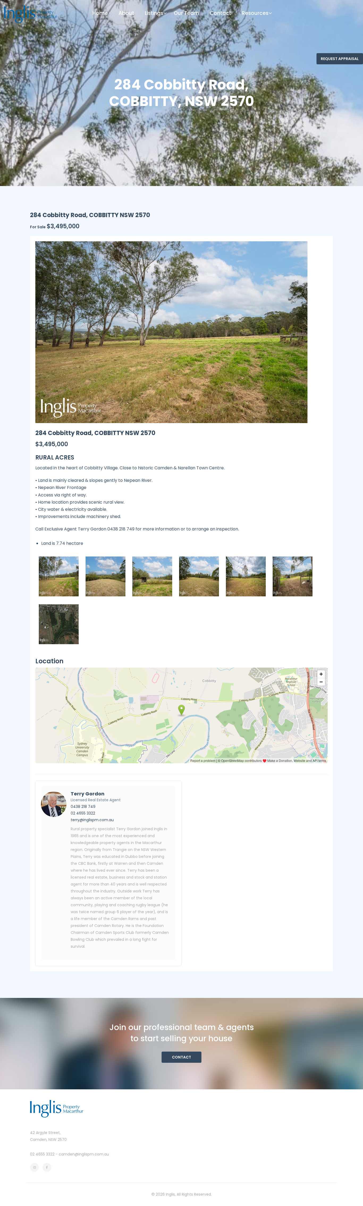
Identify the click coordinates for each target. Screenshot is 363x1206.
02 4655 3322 (83, 813)
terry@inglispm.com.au (92, 820)
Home (100, 13)
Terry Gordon (87, 793)
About (126, 13)
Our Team (186, 13)
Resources (255, 13)
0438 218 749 (83, 806)
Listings (154, 13)
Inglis (170, 1194)
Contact (220, 13)
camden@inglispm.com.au (84, 1154)
